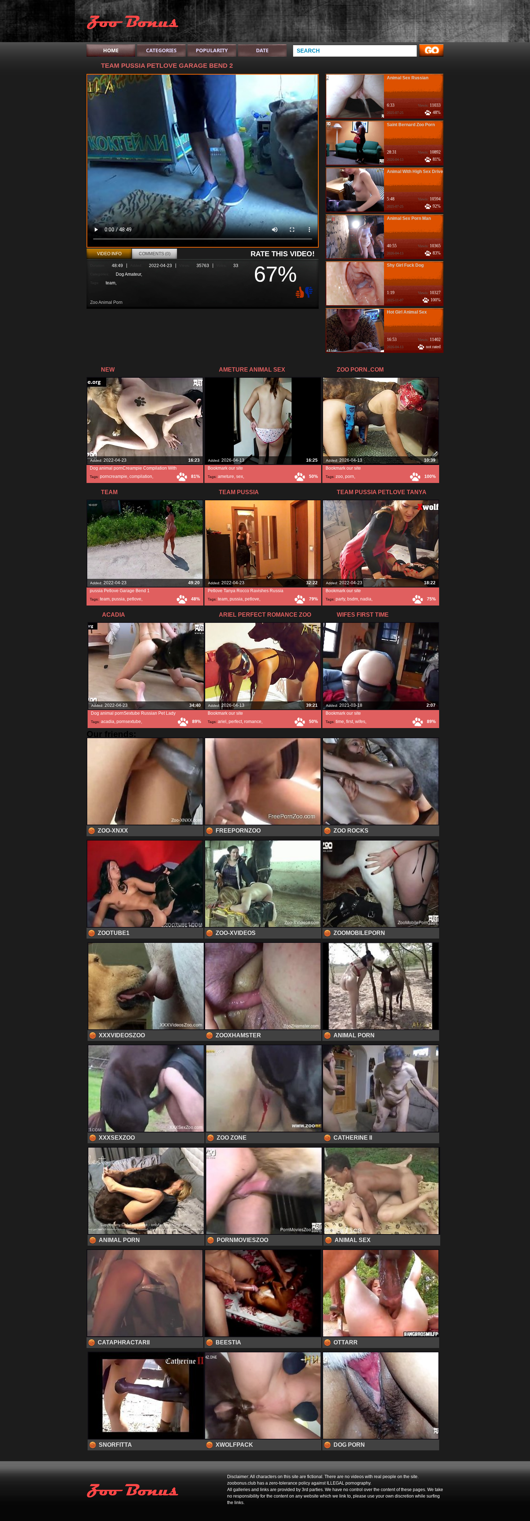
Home (111, 50)
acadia (107, 721)
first (349, 721)
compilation (140, 476)
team (110, 282)
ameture (226, 476)
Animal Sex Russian (407, 77)
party (340, 599)
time (340, 721)
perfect (235, 721)
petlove (134, 599)
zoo (339, 476)
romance (252, 721)
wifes (360, 721)
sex (239, 476)
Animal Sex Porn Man (409, 218)
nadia (365, 599)
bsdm (352, 599)
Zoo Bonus (132, 23)
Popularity (212, 50)
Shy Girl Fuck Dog (405, 265)
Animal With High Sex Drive (415, 171)
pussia (118, 599)
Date (262, 50)
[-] (309, 291)
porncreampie (113, 476)
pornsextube (128, 721)
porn (349, 476)
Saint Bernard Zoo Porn (411, 124)
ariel (222, 721)
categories (161, 50)
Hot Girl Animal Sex (407, 312)
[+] (298, 291)
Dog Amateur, (129, 274)
